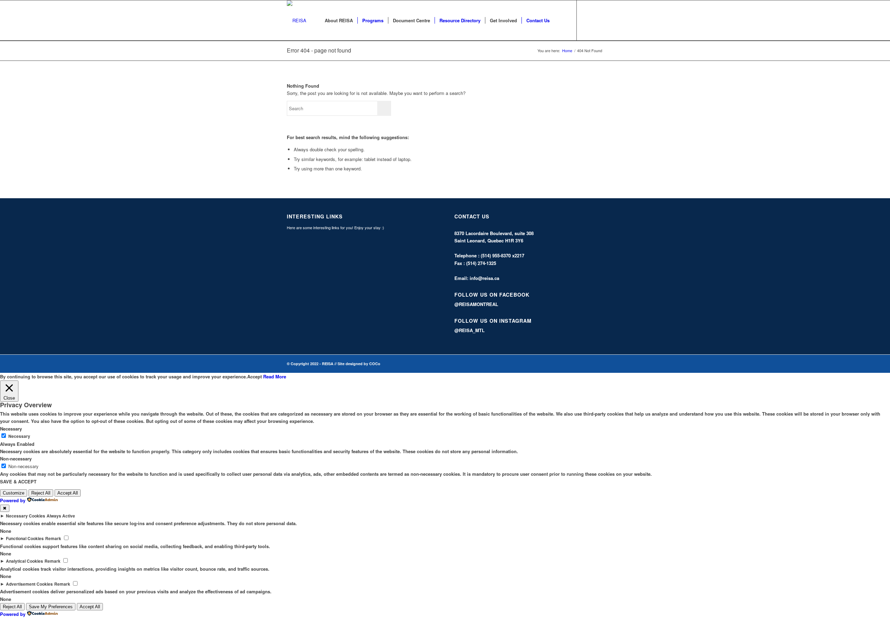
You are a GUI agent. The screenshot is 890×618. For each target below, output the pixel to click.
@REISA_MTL (469, 330)
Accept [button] (254, 376)
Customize (13, 493)
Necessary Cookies (25, 516)
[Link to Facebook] (587, 20)
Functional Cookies (25, 538)
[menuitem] (338, 20)
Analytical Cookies (24, 561)
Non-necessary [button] (16, 458)
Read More (274, 376)
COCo (374, 363)
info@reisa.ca (484, 278)
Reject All (40, 493)
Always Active (61, 516)
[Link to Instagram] (598, 20)
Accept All (67, 493)
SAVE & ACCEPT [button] (18, 481)
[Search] (561, 20)
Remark (53, 538)
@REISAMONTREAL (476, 304)
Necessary (19, 436)
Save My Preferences (51, 606)
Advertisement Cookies (29, 584)
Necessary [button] (11, 428)
